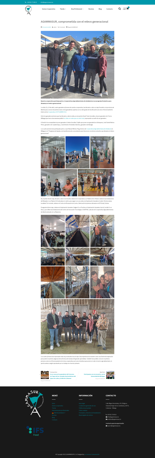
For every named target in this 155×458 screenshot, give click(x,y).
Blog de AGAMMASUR (73, 27)
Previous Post (63, 375)
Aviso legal (82, 403)
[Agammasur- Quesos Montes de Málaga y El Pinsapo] (28, 10)
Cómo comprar (83, 410)
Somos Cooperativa (48, 9)
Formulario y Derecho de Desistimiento (90, 413)
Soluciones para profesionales (60, 410)
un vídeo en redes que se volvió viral (74, 118)
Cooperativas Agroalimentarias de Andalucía (98, 129)
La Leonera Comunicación (91, 454)
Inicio (53, 403)
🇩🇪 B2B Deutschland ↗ (58, 413)
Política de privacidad (85, 408)
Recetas (91, 9)
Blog (100, 9)
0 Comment (62, 27)
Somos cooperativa (57, 406)
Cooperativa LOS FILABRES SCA (57, 112)
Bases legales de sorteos (86, 415)
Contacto (109, 9)
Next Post (94, 374)
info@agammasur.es (47, 2)
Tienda (62, 9)
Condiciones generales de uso (87, 406)
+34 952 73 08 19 (32, 2)
